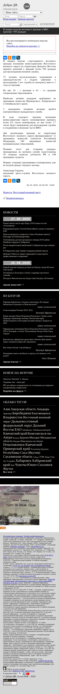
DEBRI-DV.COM (18, 671)
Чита (12, 465)
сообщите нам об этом (45, 660)
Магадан (34, 437)
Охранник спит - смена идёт (14, 382)
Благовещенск (41, 413)
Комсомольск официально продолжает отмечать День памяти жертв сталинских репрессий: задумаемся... (27, 340)
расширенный (47, 23)
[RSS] (3, 528)
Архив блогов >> (12, 362)
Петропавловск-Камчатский (22, 444)
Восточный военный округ (27, 192)
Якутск (8, 469)
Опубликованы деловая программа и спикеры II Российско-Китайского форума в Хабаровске (26, 241)
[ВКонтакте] (5, 58)
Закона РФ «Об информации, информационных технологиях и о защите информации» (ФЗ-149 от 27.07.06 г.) (29, 581)
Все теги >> (9, 472)
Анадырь (43, 409)
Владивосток (12, 417)
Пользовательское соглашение (13, 536)
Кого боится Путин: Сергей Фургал (17, 348)
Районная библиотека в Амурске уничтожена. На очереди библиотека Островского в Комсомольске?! (26, 303)
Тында (47, 457)
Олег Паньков (49, 358)
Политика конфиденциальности (34, 536)
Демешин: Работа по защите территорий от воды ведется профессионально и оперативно (25, 255)
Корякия (16, 438)
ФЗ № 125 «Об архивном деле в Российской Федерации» (32, 565)
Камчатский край (15, 433)
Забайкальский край (41, 430)
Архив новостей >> (13, 285)
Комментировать (15, 198)
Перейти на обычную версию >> (23, 46)
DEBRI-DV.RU (30, 671)
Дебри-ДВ (10, 5)
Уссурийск (11, 461)
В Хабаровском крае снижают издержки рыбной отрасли (25, 251)
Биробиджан (21, 413)
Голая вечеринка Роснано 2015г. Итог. (18, 310)
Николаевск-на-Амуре (31, 441)
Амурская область (23, 409)
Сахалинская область (17, 456)
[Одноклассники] (9, 58)
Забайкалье (27, 430)
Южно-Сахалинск (39, 465)
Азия (6, 409)
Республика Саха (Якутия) (21, 452)
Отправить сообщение (17, 546)
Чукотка (21, 465)
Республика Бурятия (39, 449)
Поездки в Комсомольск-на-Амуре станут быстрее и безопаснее (28, 278)
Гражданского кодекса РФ (27, 576)
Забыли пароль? (26, 19)
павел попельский (47, 307)
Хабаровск (23, 461)
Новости (7, 192)
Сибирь (36, 457)
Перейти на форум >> (15, 391)
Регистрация (9, 19)
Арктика (7, 413)
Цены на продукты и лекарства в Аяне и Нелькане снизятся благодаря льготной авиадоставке (26, 235)
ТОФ (41, 457)
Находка (16, 441)
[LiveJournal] (18, 58)
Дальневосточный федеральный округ (20, 423)
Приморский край (16, 449)
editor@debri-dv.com (37, 546)
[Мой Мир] (14, 58)
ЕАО (18, 429)
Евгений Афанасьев (46, 312)
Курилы (24, 437)
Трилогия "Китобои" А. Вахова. (15, 379)
